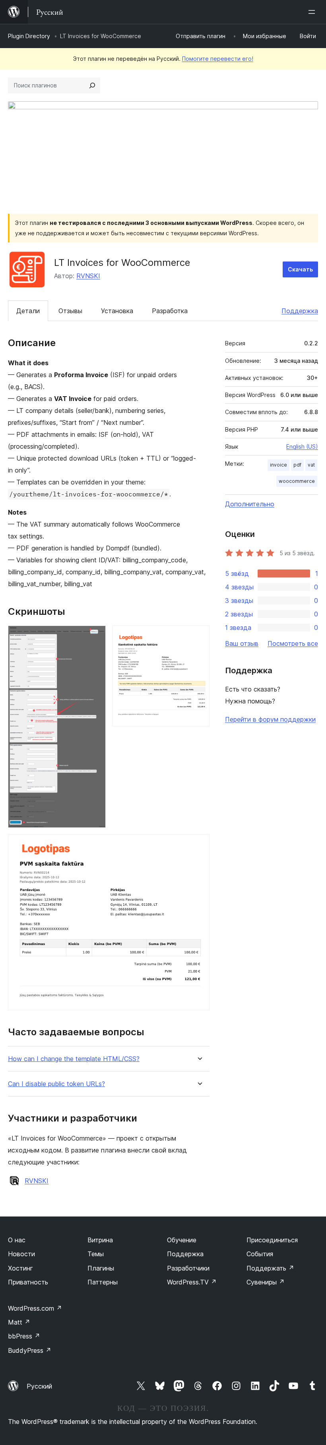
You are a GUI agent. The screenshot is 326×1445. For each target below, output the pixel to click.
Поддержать (270, 1268)
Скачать (300, 269)
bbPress (24, 1336)
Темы (95, 1254)
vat (311, 465)
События (259, 1254)
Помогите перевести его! (217, 58)
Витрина (100, 1240)
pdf (297, 465)
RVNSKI (88, 276)
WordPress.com (35, 1308)
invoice (278, 465)
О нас (16, 1240)
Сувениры (265, 1282)
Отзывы (70, 311)
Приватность (28, 1282)
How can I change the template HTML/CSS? (74, 1059)
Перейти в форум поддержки (270, 719)
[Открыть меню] (313, 12)
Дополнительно (249, 504)
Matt (19, 1322)
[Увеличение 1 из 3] (95, 636)
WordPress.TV (192, 1282)
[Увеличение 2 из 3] (199, 636)
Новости (21, 1254)
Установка (117, 311)
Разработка (170, 311)
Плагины (100, 1268)
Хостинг (20, 1268)
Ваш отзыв (241, 643)
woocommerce (297, 481)
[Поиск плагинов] (92, 85)
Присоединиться (272, 1240)
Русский (39, 1386)
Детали (28, 311)
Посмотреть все (293, 643)
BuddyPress (29, 1350)
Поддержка (299, 311)
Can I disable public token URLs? (56, 1084)
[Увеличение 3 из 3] (199, 845)
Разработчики (188, 1268)
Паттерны (102, 1282)
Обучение (181, 1240)
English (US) (302, 446)
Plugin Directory (29, 36)
